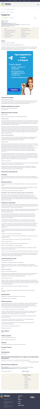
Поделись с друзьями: (25, 371)
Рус (35, 17)
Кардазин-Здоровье (28, 379)
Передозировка (24, 35)
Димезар (26, 376)
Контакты (20, 0)
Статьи (19, 401)
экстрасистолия (16, 309)
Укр (37, 17)
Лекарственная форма (25, 28)
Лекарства (20, 395)
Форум (19, 403)
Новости (19, 399)
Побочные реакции (8, 36)
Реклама (28, 0)
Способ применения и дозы (9, 35)
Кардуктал (26, 381)
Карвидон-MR (27, 378)
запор (9, 317)
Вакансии (24, 0)
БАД (19, 397)
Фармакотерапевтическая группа (10, 30)
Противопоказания (8, 33)
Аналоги (11, 17)
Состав (6, 28)
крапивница (21, 319)
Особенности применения (25, 33)
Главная (10, 0)
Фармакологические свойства (26, 30)
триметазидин (6, 20)
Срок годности (23, 36)
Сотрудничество (15, 0)
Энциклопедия (21, 405)
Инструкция (5, 17)
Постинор (26, 387)
